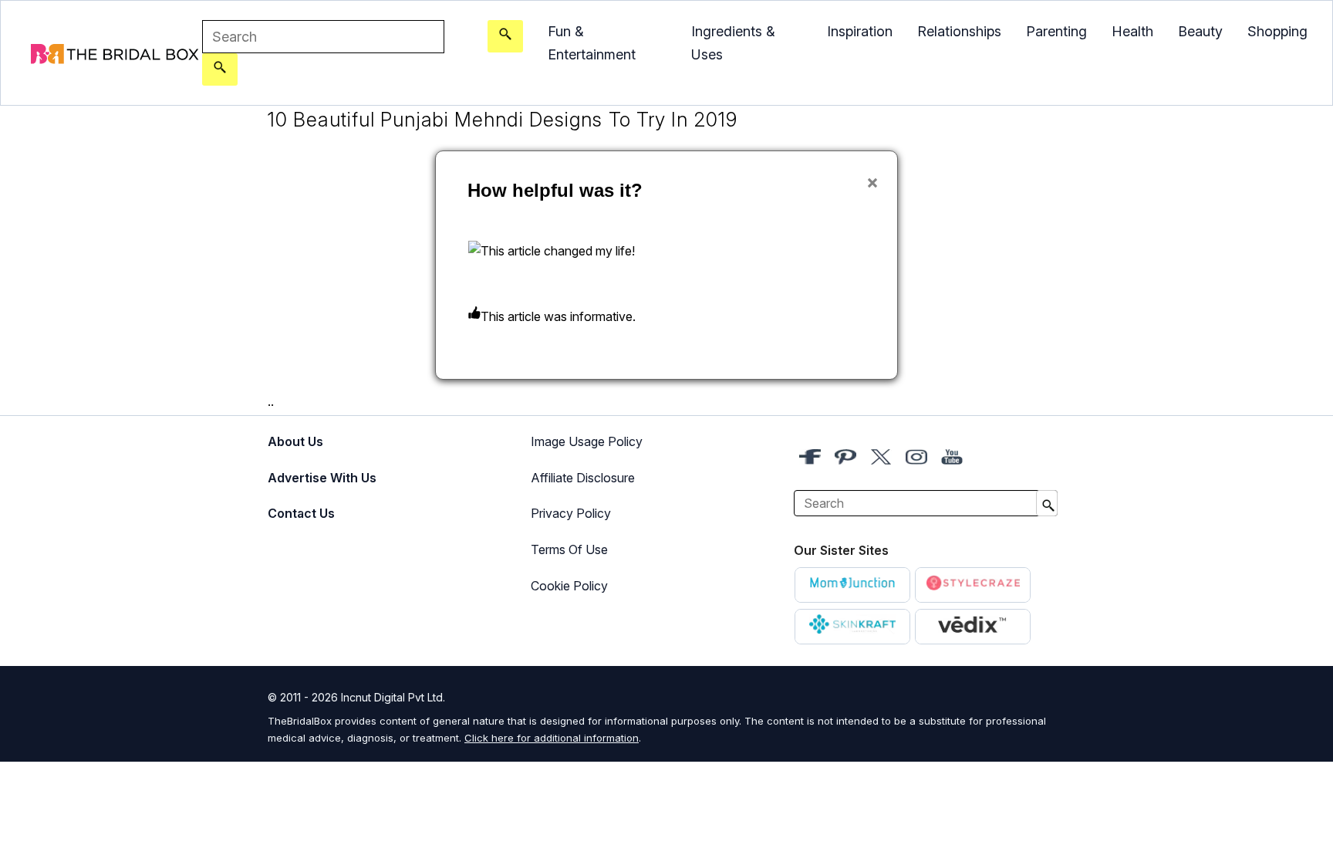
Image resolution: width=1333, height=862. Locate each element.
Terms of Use (569, 549)
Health (1132, 31)
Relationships (959, 31)
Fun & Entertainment (592, 43)
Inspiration (860, 31)
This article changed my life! (558, 251)
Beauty (1200, 31)
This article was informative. (558, 316)
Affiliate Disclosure (583, 477)
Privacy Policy (571, 513)
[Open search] (505, 36)
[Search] (220, 69)
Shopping (1277, 31)
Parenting (1056, 31)
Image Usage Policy (587, 441)
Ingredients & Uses (733, 43)
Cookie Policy (569, 585)
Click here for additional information (551, 738)
